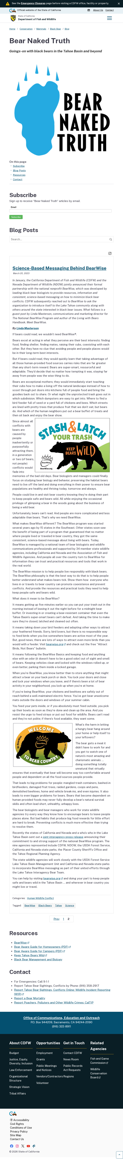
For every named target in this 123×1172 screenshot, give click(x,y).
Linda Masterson (27, 328)
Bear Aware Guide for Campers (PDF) (39, 951)
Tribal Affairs (17, 1093)
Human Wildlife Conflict (40, 898)
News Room (71, 1059)
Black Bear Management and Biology (38, 959)
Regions (68, 1076)
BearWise (29, 905)
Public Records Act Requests (72, 1067)
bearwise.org (56, 644)
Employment (44, 1053)
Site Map (15, 1135)
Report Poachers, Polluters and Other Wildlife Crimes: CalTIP (53, 1002)
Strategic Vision (19, 1087)
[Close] (119, 3)
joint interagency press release (63, 837)
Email (13, 207)
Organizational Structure (18, 1078)
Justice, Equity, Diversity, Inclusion (21, 1061)
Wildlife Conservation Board (102, 1073)
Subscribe (19, 166)
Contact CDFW (72, 1053)
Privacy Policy (19, 1131)
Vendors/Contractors (48, 1076)
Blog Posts (19, 170)
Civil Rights (17, 1123)
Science (69, 905)
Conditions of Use (21, 1127)
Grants (40, 1059)
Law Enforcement (20, 1070)
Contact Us (17, 1139)
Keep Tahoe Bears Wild (30, 955)
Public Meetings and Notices (46, 1067)
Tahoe (58, 905)
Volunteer (42, 1083)
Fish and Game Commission (102, 1060)
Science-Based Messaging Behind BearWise (59, 268)
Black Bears (45, 905)
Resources (19, 174)
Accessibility (21, 1120)
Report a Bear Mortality (29, 998)
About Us (98, 10)
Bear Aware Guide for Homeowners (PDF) (42, 946)
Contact (109, 10)
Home (12, 29)
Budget (14, 1053)
